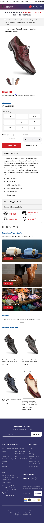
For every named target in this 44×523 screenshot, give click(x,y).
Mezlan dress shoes (20, 166)
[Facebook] (3, 226)
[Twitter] (14, 226)
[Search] (30, 6)
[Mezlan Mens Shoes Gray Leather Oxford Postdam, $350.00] (32, 344)
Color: (8, 135)
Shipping (4, 461)
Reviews (31, 449)
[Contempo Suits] (7, 6)
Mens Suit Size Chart (34, 456)
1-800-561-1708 (9, 495)
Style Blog (31, 454)
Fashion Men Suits (20, 456)
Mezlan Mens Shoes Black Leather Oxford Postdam (9, 360)
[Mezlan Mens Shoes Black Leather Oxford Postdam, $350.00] (11, 344)
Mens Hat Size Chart (34, 461)
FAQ (3, 454)
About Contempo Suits (8, 449)
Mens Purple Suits (20, 451)
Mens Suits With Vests (21, 459)
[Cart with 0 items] (37, 6)
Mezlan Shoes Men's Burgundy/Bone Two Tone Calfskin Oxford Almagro (30, 403)
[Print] (10, 226)
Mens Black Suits (19, 454)
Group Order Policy (7, 459)
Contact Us (5, 451)
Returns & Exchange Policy (13, 207)
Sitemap (4, 464)
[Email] (7, 226)
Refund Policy (6, 456)
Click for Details (6, 482)
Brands (30, 451)
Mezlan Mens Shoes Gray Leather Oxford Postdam (30, 360)
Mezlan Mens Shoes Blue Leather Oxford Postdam (12, 400)
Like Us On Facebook (34, 464)
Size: (9, 112)
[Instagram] (32, 478)
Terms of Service (33, 466)
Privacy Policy (5, 466)
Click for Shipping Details (13, 202)
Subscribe (36, 434)
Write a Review (6, 103)
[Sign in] (33, 6)
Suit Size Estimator (34, 459)
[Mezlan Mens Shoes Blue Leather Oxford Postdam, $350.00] (11, 383)
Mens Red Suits (19, 449)
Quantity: (25, 135)
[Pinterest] (17, 226)
